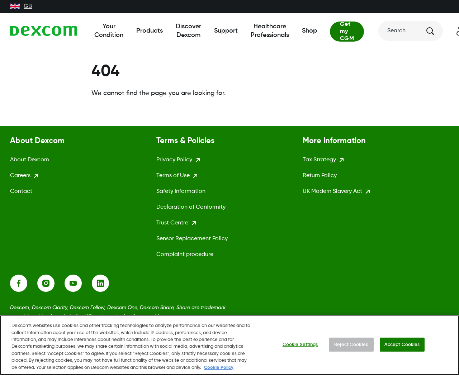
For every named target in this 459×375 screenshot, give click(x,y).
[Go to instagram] (51, 283)
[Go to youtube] (78, 283)
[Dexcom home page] (43, 31)
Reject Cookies (351, 344)
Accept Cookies (402, 344)
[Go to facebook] (23, 283)
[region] (229, 345)
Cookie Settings (300, 344)
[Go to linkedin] (105, 283)
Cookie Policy (218, 367)
